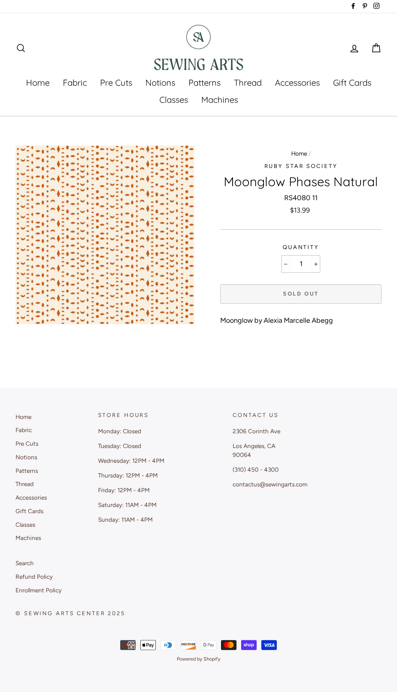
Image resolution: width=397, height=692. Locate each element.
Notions (160, 82)
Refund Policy (34, 576)
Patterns (204, 82)
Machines (219, 99)
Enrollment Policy (39, 590)
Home (38, 82)
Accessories (297, 82)
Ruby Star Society (301, 166)
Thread (248, 82)
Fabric (75, 82)
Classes (173, 99)
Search (25, 563)
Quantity (301, 247)
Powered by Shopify (199, 659)
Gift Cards (352, 82)
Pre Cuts (116, 82)
